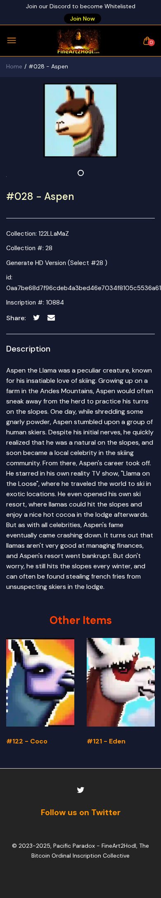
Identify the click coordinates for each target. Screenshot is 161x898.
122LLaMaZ (53, 234)
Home (14, 66)
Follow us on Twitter (81, 812)
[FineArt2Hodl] (78, 40)
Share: (16, 318)
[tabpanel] (80, 120)
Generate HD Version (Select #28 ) (56, 263)
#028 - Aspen (40, 196)
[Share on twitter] (36, 317)
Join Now (82, 18)
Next (145, 698)
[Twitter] (81, 790)
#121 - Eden (106, 741)
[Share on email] (51, 317)
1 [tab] (80, 173)
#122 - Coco (26, 741)
